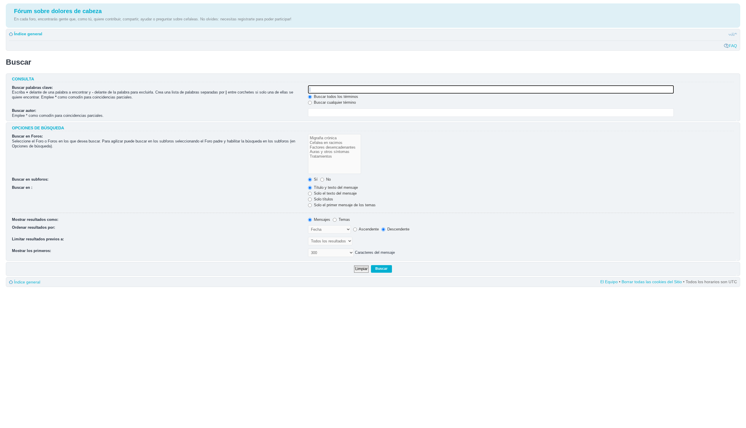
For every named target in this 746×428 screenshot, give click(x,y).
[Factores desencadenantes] (334, 147)
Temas (343, 219)
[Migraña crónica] (334, 138)
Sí (315, 179)
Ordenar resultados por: (33, 227)
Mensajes (321, 219)
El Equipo (609, 281)
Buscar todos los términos (335, 96)
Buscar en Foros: (27, 136)
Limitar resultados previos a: (38, 239)
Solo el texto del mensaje (335, 193)
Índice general (28, 33)
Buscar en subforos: (30, 179)
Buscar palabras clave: (32, 87)
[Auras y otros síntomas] (334, 151)
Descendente (397, 229)
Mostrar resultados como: (35, 219)
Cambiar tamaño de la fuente (733, 34)
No (328, 179)
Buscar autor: (24, 110)
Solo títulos (323, 199)
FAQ (733, 45)
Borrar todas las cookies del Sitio (652, 281)
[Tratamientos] (334, 156)
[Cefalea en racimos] (334, 142)
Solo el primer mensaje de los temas (344, 205)
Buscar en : (22, 187)
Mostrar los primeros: (31, 251)
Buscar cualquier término (334, 102)
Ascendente (368, 229)
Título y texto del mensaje (335, 187)
